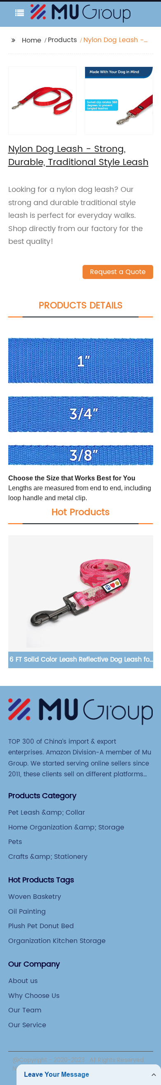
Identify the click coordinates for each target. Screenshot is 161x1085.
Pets (15, 842)
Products (62, 40)
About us (23, 981)
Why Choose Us (33, 995)
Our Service (27, 1025)
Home (31, 40)
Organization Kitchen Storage (57, 941)
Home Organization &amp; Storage (66, 827)
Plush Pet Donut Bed (41, 926)
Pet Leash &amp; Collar (46, 813)
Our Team (24, 1010)
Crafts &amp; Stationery (48, 857)
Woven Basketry (34, 897)
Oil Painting (27, 912)
